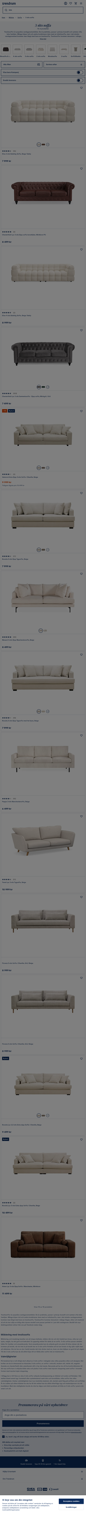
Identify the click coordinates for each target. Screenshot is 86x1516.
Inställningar (71, 1507)
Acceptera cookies (71, 1501)
